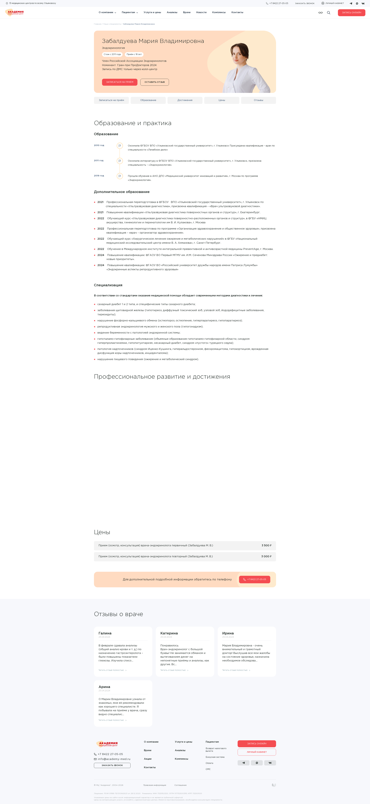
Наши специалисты (112, 24)
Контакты (237, 12)
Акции (147, 759)
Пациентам (128, 12)
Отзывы (258, 100)
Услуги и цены (152, 12)
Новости (201, 12)
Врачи (186, 12)
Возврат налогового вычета (216, 750)
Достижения (184, 100)
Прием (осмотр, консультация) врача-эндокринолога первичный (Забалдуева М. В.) (156, 545)
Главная (97, 24)
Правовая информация (154, 785)
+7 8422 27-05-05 (256, 579)
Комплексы (219, 12)
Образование (148, 100)
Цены (222, 100)
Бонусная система (215, 757)
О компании (106, 12)
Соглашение (180, 785)
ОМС (208, 769)
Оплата (209, 763)
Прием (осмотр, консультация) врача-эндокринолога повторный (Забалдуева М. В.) (156, 556)
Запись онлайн (351, 13)
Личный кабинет (257, 752)
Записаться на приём (119, 82)
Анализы (172, 12)
